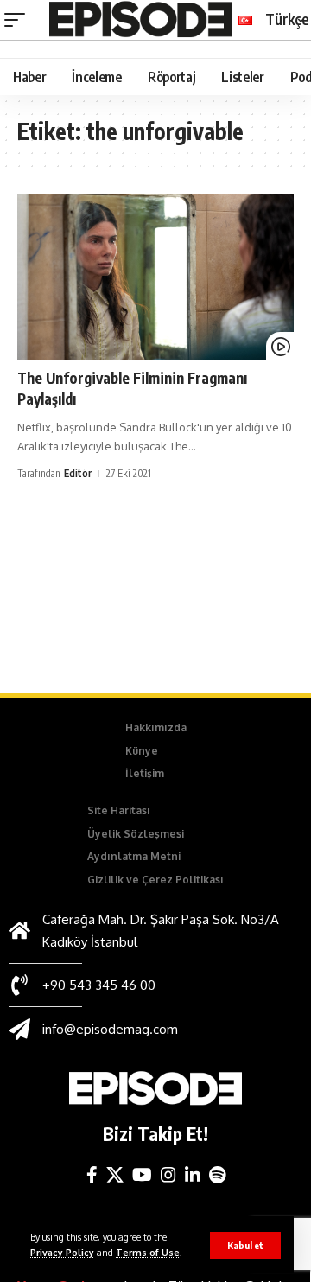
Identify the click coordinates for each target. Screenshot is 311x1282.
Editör (78, 473)
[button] (245, 1245)
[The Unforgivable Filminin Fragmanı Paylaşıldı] (155, 277)
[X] (115, 1175)
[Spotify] (217, 1175)
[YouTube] (142, 1175)
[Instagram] (168, 1175)
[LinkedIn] (193, 1175)
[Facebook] (92, 1175)
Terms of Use (148, 1252)
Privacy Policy (62, 1252)
